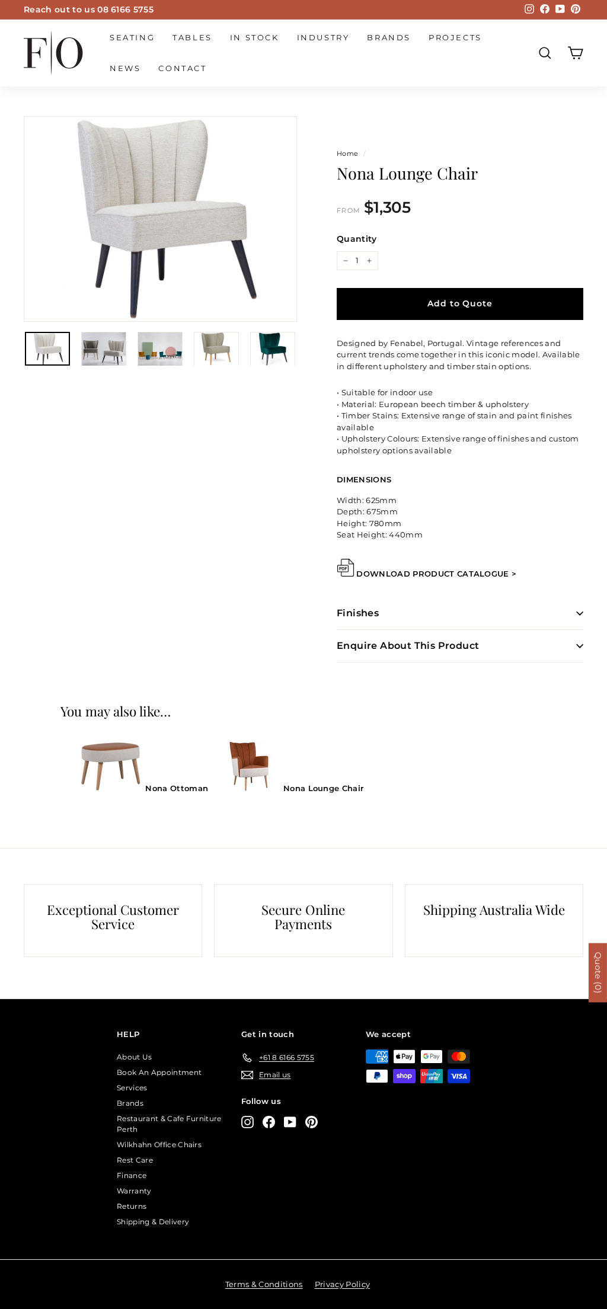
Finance (131, 1175)
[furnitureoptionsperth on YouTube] (290, 1122)
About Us (134, 1056)
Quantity (357, 238)
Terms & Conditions (264, 1284)
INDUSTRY (323, 37)
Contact (182, 68)
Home (347, 153)
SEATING (132, 37)
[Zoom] (160, 219)
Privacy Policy (342, 1284)
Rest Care (135, 1160)
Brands (389, 37)
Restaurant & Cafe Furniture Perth (169, 1124)
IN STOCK (254, 37)
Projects (455, 37)
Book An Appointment (159, 1072)
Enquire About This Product (408, 645)
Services (132, 1087)
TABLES (192, 37)
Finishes (358, 613)
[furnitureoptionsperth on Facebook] (269, 1122)
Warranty (134, 1190)
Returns (131, 1206)
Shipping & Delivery (153, 1221)
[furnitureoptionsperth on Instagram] (247, 1122)
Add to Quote (459, 303)
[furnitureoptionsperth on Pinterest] (311, 1122)
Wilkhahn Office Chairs (159, 1144)
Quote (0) (598, 972)
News (125, 68)
